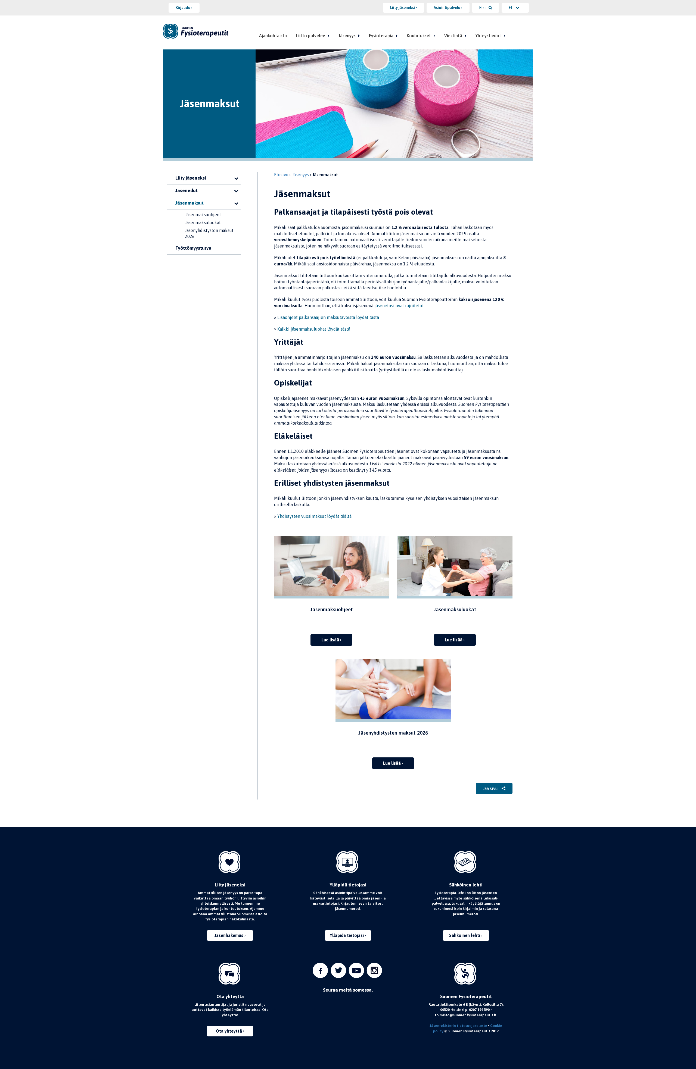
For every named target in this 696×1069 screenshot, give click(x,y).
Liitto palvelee (310, 35)
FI (511, 7)
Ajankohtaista (273, 35)
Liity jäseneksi (190, 178)
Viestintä (453, 35)
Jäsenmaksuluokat (203, 222)
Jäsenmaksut (189, 203)
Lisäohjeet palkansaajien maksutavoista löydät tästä (328, 317)
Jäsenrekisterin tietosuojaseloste (458, 1025)
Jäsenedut (186, 190)
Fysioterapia (381, 35)
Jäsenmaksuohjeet (203, 214)
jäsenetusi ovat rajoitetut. (399, 305)
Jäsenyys (347, 35)
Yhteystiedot (488, 35)
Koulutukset (419, 35)
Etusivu (281, 174)
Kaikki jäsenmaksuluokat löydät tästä (313, 329)
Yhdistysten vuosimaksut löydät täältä (314, 516)
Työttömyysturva (193, 248)
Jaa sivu (491, 788)
